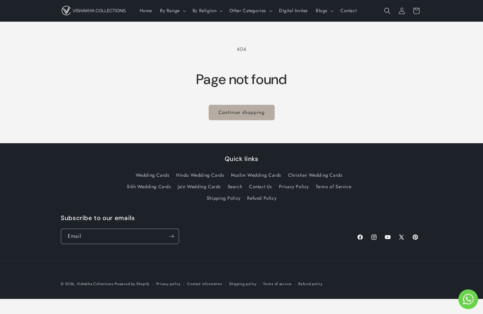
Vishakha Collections (95, 283)
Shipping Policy (224, 198)
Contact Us (260, 186)
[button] (172, 10)
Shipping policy (243, 283)
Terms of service (277, 283)
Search (235, 186)
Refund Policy (261, 198)
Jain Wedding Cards (199, 186)
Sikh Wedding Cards (149, 186)
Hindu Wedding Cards (200, 175)
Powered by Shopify (132, 283)
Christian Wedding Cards (315, 175)
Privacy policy (168, 283)
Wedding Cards (153, 175)
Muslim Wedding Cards (256, 175)
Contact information (204, 283)
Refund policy (310, 283)
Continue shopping (241, 112)
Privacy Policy (294, 186)
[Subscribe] (171, 236)
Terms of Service (334, 186)
